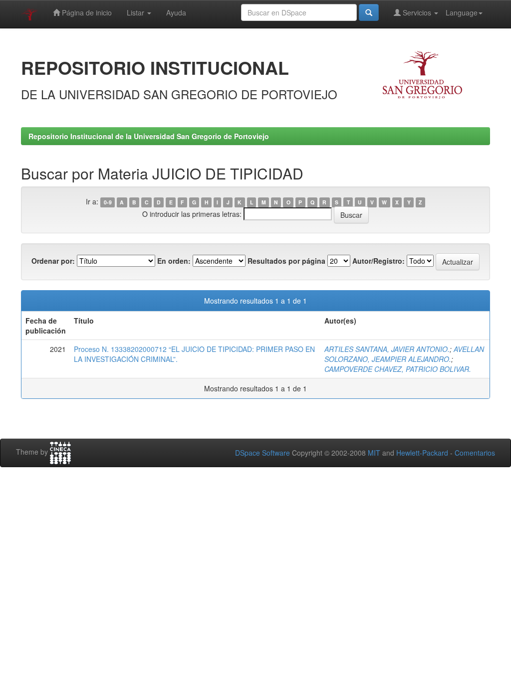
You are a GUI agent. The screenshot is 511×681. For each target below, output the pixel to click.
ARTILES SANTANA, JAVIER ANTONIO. (387, 349)
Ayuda (176, 12)
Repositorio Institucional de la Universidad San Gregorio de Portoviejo (148, 136)
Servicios (417, 12)
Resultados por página (286, 261)
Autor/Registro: (378, 261)
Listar (136, 12)
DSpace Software (262, 453)
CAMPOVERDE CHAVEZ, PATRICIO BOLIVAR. (397, 369)
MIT (374, 453)
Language (462, 12)
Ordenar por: (53, 261)
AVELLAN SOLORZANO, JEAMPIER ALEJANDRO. (404, 354)
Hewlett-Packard (422, 453)
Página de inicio (86, 12)
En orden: (174, 261)
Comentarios (475, 453)
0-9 (108, 202)
